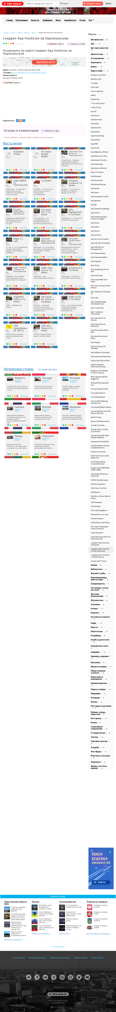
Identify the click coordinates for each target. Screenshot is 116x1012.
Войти (108, 3)
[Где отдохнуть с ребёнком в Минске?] (58, 14)
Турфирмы (47, 20)
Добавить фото (57, 44)
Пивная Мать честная (99, 514)
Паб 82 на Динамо (98, 484)
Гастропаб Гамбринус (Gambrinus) (99, 402)
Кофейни (97, 652)
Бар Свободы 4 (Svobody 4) (100, 292)
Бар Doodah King (97, 136)
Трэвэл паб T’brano (98, 561)
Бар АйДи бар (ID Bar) (99, 152)
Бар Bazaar (95, 115)
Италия (46, 407)
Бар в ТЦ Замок (97, 172)
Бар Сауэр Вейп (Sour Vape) (99, 280)
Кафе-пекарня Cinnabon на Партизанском (19, 269)
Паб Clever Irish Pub (98, 488)
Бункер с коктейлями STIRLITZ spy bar (99, 371)
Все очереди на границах (98, 934)
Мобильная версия (59, 946)
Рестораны (98, 718)
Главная (6, 32)
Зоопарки (96, 604)
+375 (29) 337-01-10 (37, 72)
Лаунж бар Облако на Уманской (99, 475)
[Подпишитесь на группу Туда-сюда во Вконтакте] (45, 981)
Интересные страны (18, 369)
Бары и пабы (98, 70)
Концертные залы (100, 646)
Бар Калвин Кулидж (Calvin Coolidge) (99, 218)
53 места (73, 382)
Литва (18, 436)
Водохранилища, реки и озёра (99, 578)
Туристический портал (58, 1002)
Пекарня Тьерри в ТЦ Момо (75, 183)
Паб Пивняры (96, 502)
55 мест (17, 440)
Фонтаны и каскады (100, 756)
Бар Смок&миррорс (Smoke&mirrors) (98, 303)
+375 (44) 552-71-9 (20, 72)
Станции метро (99, 733)
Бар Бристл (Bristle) (99, 168)
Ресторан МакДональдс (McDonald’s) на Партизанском (19, 212)
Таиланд (19, 407)
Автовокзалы (98, 39)
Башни (95, 565)
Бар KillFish (95, 140)
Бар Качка (95, 223)
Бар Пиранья (96, 261)
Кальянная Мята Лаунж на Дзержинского (100, 446)
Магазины (96, 662)
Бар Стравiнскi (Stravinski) (97, 313)
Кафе (95, 623)
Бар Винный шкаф (98, 184)
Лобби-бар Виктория (99, 480)
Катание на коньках (100, 618)
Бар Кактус (95, 213)
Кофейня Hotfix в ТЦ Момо (19, 299)
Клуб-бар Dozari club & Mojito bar (100, 457)
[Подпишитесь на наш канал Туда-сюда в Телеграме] (29, 981)
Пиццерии (97, 693)
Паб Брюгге (95, 492)
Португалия (48, 436)
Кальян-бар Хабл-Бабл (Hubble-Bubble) (100, 436)
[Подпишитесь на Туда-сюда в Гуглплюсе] (62, 981)
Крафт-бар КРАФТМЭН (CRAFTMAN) (100, 469)
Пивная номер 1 (97, 518)
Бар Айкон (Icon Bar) (99, 156)
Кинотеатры (98, 631)
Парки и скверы (100, 689)
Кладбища (97, 635)
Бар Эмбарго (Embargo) (100, 352)
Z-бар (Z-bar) (96, 107)
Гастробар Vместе (98, 393)
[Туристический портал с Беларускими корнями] (58, 994)
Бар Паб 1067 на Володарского (97, 248)
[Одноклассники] (20, 120)
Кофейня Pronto (18, 153)
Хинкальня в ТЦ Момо (75, 269)
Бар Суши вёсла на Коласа (98, 319)
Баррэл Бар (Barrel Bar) (100, 360)
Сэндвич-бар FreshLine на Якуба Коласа (100, 556)
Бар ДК (94, 204)
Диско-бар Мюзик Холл (100, 421)
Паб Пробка (95, 506)
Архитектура (98, 54)
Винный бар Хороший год (99, 384)
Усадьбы (96, 747)
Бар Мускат (95, 231)
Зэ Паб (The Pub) (97, 425)
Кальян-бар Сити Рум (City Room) (99, 430)
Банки (95, 66)
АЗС (94, 43)
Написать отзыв (78, 44)
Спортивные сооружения (98, 727)
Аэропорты (97, 62)
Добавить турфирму (80, 958)
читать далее (23, 169)
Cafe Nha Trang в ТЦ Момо (46, 328)
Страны (9, 20)
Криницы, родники (101, 656)
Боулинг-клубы (99, 573)
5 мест (16, 411)
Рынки (95, 722)
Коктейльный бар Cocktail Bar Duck (98, 463)
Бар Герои (95, 192)
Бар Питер (95, 265)
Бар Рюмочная (97, 275)
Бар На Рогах (96, 235)
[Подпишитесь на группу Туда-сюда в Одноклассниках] (54, 981)
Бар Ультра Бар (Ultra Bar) (99, 331)
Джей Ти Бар (96, 417)
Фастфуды (97, 751)
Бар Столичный (97, 308)
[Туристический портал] (13, 4)
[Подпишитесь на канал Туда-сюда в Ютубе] (87, 981)
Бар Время (95, 188)
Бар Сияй (94, 298)
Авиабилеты (70, 20)
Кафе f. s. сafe (18, 240)
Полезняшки (22, 20)
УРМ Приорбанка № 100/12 (20, 328)
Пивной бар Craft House (100, 522)
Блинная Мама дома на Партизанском (48, 241)
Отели (82, 20)
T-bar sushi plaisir (98, 103)
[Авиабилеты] (101, 889)
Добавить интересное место (59, 958)
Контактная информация (37, 958)
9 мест (72, 411)
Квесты (95, 627)
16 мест (44, 411)
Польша (47, 378)
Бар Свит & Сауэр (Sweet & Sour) (101, 286)
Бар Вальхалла (97, 180)
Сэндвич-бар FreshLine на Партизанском (100, 550)
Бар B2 (93, 111)
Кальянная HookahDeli (100, 441)
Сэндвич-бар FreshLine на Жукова (100, 544)
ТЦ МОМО (46, 181)
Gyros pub (95, 87)
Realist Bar (95, 99)
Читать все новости (12, 940)
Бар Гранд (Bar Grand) (99, 196)
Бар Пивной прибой (99, 257)
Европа (20, 32)
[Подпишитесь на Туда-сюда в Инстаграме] (70, 981)
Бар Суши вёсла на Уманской (98, 325)
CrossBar (94, 83)
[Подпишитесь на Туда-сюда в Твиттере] (79, 981)
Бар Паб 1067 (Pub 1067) (100, 243)
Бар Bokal (95, 123)
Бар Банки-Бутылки (99, 160)
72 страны (43, 369)
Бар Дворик (95, 200)
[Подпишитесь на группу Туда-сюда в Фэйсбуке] (37, 981)
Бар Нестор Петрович (100, 239)
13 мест (44, 382)
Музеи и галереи (100, 666)
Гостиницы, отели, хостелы (100, 588)
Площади (96, 697)
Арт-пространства (100, 48)
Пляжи (95, 701)
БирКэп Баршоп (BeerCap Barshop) (98, 365)
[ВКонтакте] (17, 120)
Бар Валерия (96, 176)
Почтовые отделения (101, 707)
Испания (75, 378)
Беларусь (27, 32)
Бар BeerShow (96, 119)
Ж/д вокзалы (98, 600)
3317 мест (52, 369)
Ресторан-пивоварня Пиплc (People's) (99, 527)
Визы (58, 20)
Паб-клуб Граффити (99, 510)
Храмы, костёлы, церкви (99, 767)
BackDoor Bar (96, 79)
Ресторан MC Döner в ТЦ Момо (47, 299)
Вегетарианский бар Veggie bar (99, 378)
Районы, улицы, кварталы (98, 713)
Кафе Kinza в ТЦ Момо (75, 298)
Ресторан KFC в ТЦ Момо (46, 212)
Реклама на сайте (19, 958)
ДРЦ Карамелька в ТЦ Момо (75, 212)
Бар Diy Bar (95, 132)
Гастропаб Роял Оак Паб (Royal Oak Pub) (100, 412)
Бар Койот (95, 227)
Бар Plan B (95, 148)
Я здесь (65, 3)
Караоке (96, 612)
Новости (35, 20)
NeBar (93, 95)
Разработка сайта (59, 1007)
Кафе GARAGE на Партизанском (20, 183)
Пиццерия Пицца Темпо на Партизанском (75, 241)
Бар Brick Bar (96, 127)
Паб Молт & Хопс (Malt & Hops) (100, 497)
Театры (96, 737)
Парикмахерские (100, 683)
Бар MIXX (94, 144)
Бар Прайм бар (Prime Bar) (100, 270)
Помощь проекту (97, 958)
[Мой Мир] (23, 120)
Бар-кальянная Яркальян (101, 356)
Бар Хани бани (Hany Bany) (99, 337)
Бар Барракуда (97, 164)
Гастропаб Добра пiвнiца (101, 407)
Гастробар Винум (98, 397)
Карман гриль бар (98, 451)
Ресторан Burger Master (46, 154)
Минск (34, 32)
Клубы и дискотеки (100, 640)
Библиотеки (97, 569)
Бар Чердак (95, 342)
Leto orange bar (97, 91)
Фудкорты (97, 762)
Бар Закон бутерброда (100, 208)
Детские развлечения (98, 595)
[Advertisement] (44, 102)
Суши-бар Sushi (97, 532)
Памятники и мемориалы (98, 678)
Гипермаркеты (99, 583)
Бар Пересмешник (98, 253)
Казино (96, 608)
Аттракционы (99, 58)
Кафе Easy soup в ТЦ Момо (46, 270)
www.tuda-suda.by (62, 1000)
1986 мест (17, 381)
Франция (75, 407)
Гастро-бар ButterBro (99, 389)
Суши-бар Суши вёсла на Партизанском (75, 153)
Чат (90, 20)
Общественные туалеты (98, 671)
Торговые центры (100, 741)
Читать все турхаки (40, 934)
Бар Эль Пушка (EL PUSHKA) (98, 347)
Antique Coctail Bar (98, 75)
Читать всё (64, 934)
